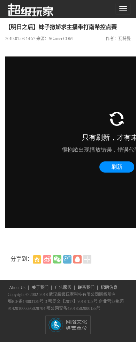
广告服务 (64, 287)
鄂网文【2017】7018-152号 (73, 301)
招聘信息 (109, 287)
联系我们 (87, 287)
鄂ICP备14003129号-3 (28, 301)
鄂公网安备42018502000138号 (73, 308)
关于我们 (41, 287)
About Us (18, 287)
